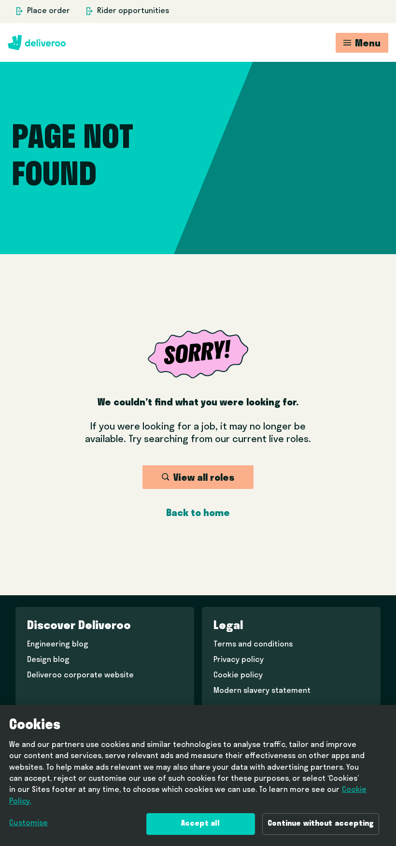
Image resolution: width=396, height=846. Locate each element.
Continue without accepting (321, 824)
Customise (28, 823)
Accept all (200, 824)
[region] (198, 775)
